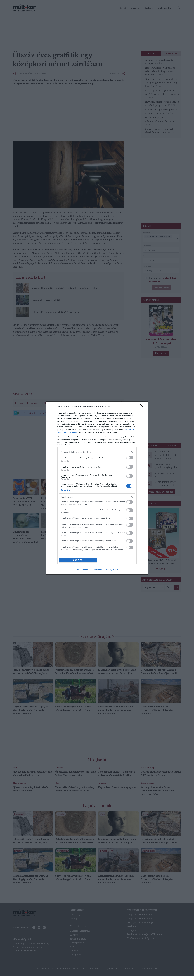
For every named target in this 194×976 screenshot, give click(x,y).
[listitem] (97, 452)
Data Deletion (82, 569)
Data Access (97, 569)
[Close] (142, 406)
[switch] (129, 457)
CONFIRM (78, 560)
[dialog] (97, 488)
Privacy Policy (112, 569)
